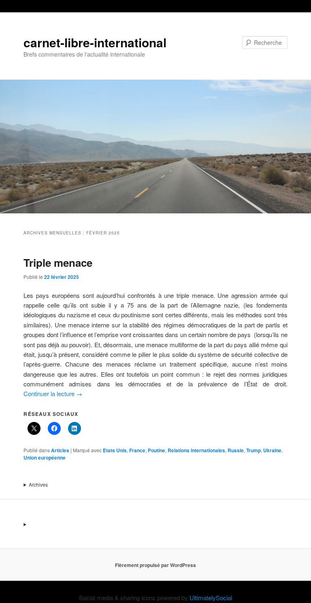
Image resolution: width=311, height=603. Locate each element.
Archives (38, 484)
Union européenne (44, 457)
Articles (60, 450)
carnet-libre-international (94, 42)
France (137, 450)
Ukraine (272, 450)
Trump (253, 450)
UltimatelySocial (211, 597)
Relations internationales (196, 450)
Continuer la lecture (52, 393)
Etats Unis (115, 450)
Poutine (156, 450)
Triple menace (57, 262)
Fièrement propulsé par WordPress (155, 565)
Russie (236, 450)
